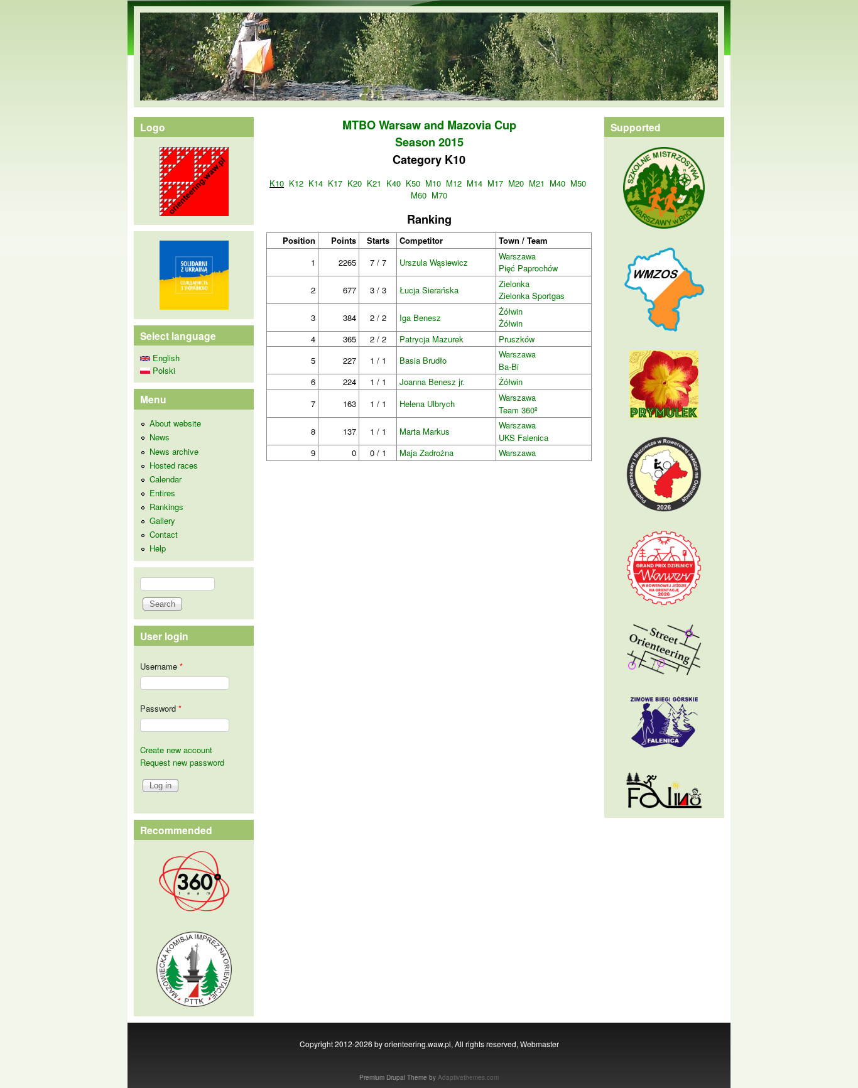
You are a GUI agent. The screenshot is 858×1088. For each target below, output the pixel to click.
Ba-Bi (509, 367)
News (159, 437)
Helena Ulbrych (427, 404)
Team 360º (518, 410)
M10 (433, 183)
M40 (557, 183)
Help (157, 548)
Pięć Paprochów (528, 268)
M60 (418, 195)
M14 (474, 183)
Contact (163, 534)
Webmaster (539, 1043)
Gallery (162, 520)
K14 (315, 183)
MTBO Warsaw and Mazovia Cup (429, 125)
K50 (413, 183)
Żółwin (511, 311)
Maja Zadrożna (426, 453)
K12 (296, 183)
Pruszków (517, 339)
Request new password (182, 762)
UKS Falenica (523, 437)
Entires (162, 493)
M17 (495, 183)
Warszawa (517, 256)
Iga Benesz (420, 318)
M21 (537, 183)
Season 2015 (429, 142)
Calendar (165, 479)
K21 (374, 183)
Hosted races (173, 465)
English (165, 358)
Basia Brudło (423, 360)
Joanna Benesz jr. (432, 382)
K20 (354, 183)
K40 (393, 183)
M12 (454, 183)
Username (161, 666)
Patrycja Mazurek (431, 339)
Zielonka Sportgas (532, 296)
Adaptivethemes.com (468, 1077)
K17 (335, 183)
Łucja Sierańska (429, 290)
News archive (173, 451)
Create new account (176, 750)
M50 (578, 183)
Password (161, 708)
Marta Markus (424, 431)
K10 (276, 183)
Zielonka (514, 284)
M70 (439, 195)
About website (175, 423)
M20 (516, 183)
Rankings (166, 507)
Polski (162, 370)
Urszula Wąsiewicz (433, 262)
